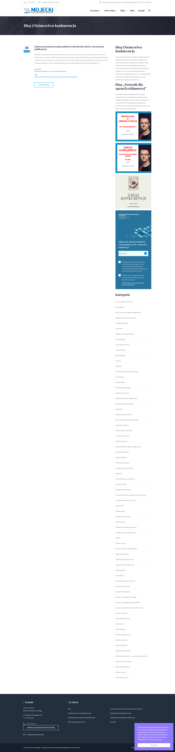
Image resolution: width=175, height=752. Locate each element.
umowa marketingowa (122, 592)
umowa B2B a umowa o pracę (125, 581)
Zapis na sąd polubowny (123, 661)
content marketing (121, 323)
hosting (118, 361)
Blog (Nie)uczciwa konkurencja (125, 318)
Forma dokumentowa (122, 345)
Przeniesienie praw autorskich (125, 500)
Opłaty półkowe (120, 457)
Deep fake (118, 328)
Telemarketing (120, 570)
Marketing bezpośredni (123, 388)
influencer (118, 366)
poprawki (118, 473)
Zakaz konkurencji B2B (123, 651)
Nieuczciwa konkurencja (42, 77)
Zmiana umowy (120, 672)
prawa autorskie (120, 484)
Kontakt (141, 10)
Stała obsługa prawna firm (76, 722)
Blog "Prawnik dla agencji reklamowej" (128, 312)
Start (69, 709)
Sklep (132, 10)
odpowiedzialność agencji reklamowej (128, 447)
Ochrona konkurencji (122, 436)
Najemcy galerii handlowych (124, 404)
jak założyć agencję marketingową (126, 371)
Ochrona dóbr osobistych (123, 430)
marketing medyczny (122, 393)
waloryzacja (119, 624)
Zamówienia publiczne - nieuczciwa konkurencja (50, 71)
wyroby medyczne (121, 640)
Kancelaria (94, 10)
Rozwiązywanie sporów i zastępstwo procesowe (126, 709)
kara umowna (119, 377)
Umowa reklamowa (121, 613)
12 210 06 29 (31, 724)
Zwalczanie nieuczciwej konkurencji (79, 713)
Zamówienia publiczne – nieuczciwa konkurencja (131, 656)
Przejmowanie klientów (123, 490)
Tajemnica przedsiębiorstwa (124, 559)
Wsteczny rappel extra (123, 634)
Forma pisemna (120, 350)
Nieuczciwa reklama (122, 425)
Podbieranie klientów (122, 463)
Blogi (123, 10)
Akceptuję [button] (153, 745)
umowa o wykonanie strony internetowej (129, 608)
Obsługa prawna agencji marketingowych (81, 717)
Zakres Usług (109, 10)
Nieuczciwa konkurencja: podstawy (127, 420)
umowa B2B (119, 575)
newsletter (119, 409)
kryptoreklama (120, 382)
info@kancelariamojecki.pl (35, 734)
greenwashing (120, 355)
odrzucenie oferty (57, 77)
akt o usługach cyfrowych (124, 302)
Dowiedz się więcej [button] (155, 739)
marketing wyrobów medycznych (126, 398)
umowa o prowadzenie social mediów (127, 602)
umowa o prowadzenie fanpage (125, 597)
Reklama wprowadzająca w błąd (126, 527)
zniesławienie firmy (121, 677)
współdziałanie (120, 629)
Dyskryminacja (120, 339)
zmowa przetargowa (70, 77)
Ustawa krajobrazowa (122, 618)
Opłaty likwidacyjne (122, 452)
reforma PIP (119, 506)
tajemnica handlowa (122, 554)
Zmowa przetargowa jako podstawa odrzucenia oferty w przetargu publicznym (69, 48)
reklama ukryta (120, 522)
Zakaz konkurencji (121, 645)
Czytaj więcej (43, 85)
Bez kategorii (119, 307)
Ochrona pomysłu (121, 441)
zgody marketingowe (122, 667)
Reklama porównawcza (123, 516)
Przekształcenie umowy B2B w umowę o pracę (130, 495)
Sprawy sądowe (120, 543)
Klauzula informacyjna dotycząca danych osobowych (133, 283)
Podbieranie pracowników (124, 468)
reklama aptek (120, 511)
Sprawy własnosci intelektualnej (126, 549)
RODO (117, 538)
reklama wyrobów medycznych (125, 532)
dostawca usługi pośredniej (124, 334)
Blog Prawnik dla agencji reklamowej (122, 717)
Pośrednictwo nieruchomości (125, 479)
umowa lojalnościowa (122, 586)
